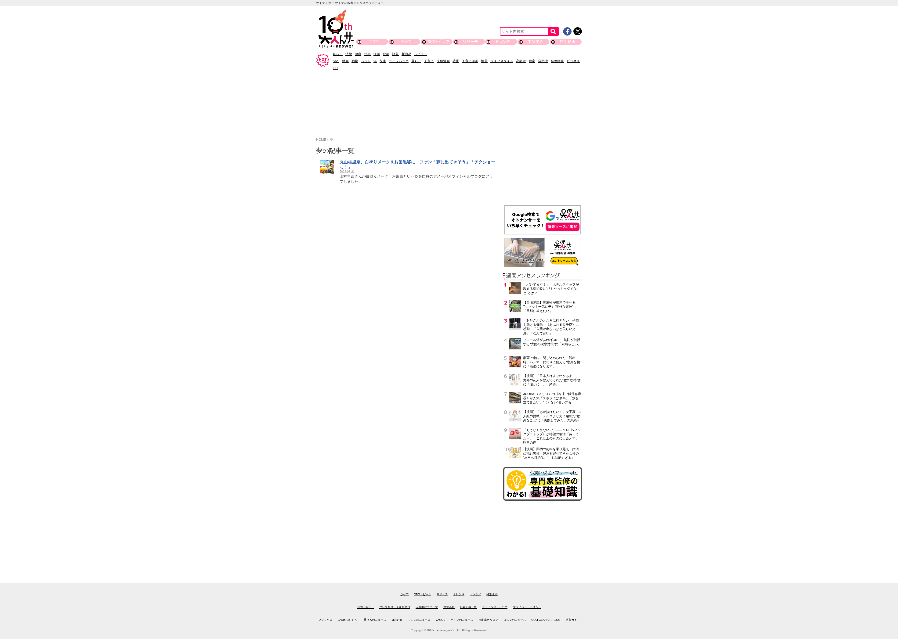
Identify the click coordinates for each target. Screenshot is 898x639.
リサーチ (470, 41)
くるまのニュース (419, 619)
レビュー (420, 54)
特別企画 (568, 41)
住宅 (532, 61)
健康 (358, 54)
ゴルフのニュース (514, 619)
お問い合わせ (365, 607)
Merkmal (396, 619)
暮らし (338, 54)
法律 (348, 54)
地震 (484, 61)
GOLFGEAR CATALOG (545, 619)
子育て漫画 (470, 61)
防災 (456, 61)
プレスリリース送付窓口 (394, 607)
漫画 (376, 54)
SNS (336, 61)
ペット (366, 61)
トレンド (503, 41)
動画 (386, 54)
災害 (383, 61)
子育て (429, 61)
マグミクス (325, 619)
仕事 (367, 54)
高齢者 (521, 61)
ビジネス (573, 61)
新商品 (406, 54)
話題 (395, 54)
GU (335, 68)
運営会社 (449, 607)
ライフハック (399, 61)
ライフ (406, 41)
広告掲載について (427, 607)
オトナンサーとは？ (494, 607)
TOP (374, 41)
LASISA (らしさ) (348, 619)
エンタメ (535, 41)
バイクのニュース (462, 619)
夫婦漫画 (443, 61)
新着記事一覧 (468, 607)
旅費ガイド (573, 619)
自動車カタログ (488, 619)
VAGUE (440, 619)
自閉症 (543, 61)
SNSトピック (438, 41)
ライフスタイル (501, 61)
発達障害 (557, 61)
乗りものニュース (375, 619)
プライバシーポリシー (527, 607)
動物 (354, 61)
